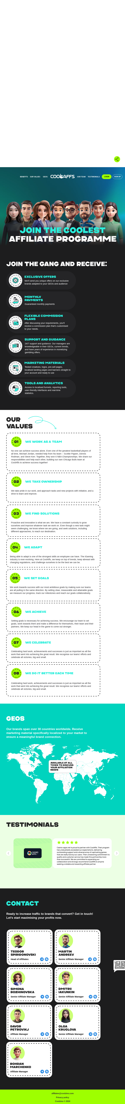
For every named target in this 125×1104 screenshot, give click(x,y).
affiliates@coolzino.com (63, 1093)
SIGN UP (117, 177)
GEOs (45, 177)
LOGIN (106, 177)
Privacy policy (62, 1097)
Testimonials (94, 177)
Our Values (35, 177)
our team (81, 177)
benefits (24, 177)
